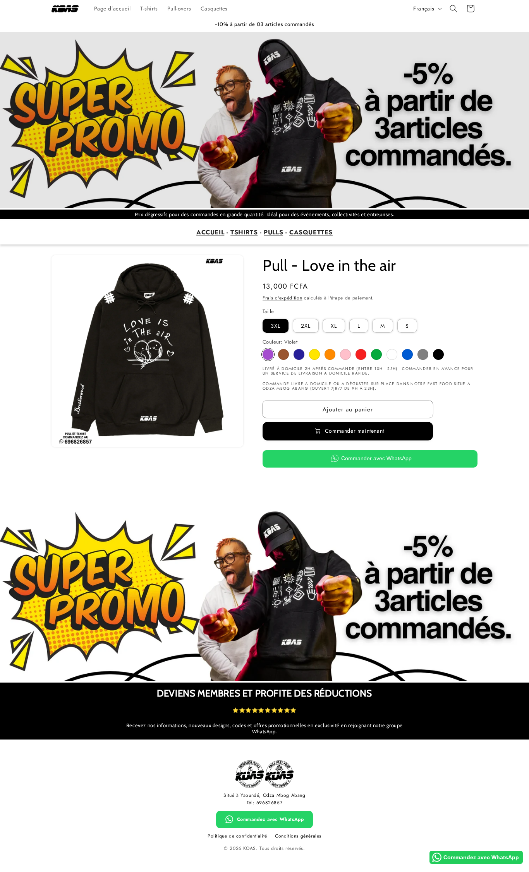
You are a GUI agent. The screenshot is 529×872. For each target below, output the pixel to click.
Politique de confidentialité (237, 835)
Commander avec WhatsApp (376, 459)
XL (334, 326)
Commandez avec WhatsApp (270, 819)
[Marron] (283, 354)
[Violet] (268, 354)
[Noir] (438, 354)
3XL (275, 326)
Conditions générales (298, 835)
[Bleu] (407, 354)
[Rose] (345, 354)
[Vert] (376, 354)
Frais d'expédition (282, 297)
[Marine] (299, 354)
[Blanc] (391, 354)
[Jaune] (314, 354)
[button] (453, 8)
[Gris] (422, 354)
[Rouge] (361, 354)
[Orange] (330, 354)
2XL (306, 326)
